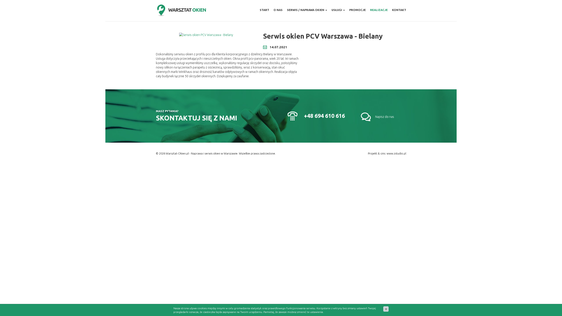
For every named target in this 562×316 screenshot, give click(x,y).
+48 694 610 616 (324, 116)
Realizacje (379, 9)
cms (382, 153)
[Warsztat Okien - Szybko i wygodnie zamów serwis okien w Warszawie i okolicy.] (181, 10)
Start (264, 9)
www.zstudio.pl (396, 153)
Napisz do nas (384, 116)
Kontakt (399, 9)
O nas (278, 9)
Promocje (357, 9)
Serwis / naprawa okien (306, 9)
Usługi (337, 9)
